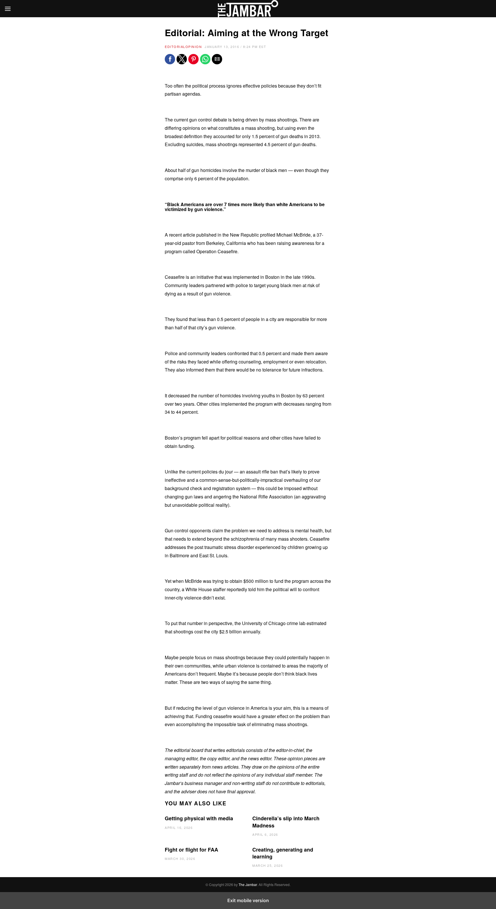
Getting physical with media (199, 818)
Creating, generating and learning (282, 853)
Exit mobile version (248, 900)
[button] (170, 59)
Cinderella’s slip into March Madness (285, 822)
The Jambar (248, 884)
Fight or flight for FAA (191, 849)
